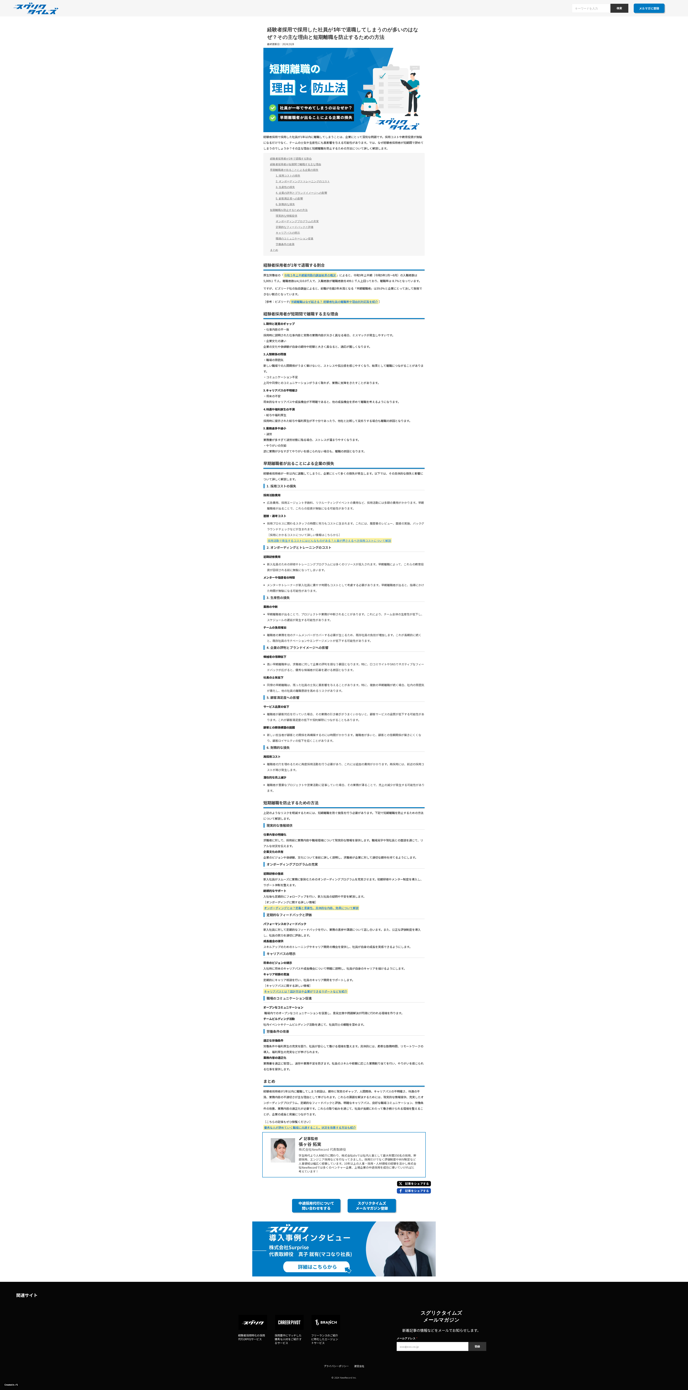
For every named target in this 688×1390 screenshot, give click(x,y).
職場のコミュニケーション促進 (294, 238)
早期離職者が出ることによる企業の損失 (294, 169)
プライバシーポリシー (336, 1366)
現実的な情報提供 (286, 215)
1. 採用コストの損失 (288, 175)
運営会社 (359, 1366)
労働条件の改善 (285, 244)
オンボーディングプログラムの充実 (297, 221)
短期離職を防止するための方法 (289, 210)
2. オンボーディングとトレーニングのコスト (303, 181)
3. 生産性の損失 (285, 187)
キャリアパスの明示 (288, 232)
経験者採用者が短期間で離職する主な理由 (295, 164)
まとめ (274, 249)
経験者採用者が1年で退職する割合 (291, 158)
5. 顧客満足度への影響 (289, 198)
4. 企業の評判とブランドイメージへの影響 (301, 192)
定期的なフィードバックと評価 (294, 227)
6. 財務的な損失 (285, 204)
